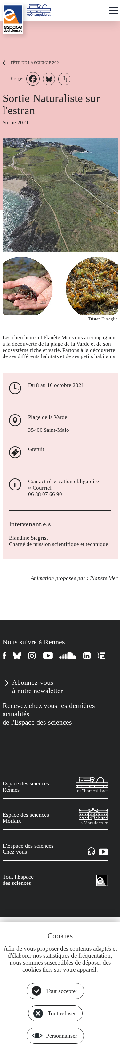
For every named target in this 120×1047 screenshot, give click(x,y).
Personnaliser (61, 1036)
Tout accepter (61, 991)
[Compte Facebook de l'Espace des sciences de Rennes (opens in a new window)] (4, 655)
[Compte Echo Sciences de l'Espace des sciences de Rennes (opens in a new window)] (101, 655)
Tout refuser (62, 1013)
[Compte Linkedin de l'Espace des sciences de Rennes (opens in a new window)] (87, 655)
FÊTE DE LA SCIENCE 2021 (36, 62)
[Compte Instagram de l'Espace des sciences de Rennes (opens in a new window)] (32, 655)
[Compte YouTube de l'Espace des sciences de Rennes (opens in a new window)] (48, 655)
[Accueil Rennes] (13, 19)
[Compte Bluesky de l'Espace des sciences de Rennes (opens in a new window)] (17, 655)
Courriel (42, 488)
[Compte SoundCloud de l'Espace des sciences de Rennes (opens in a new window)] (68, 655)
